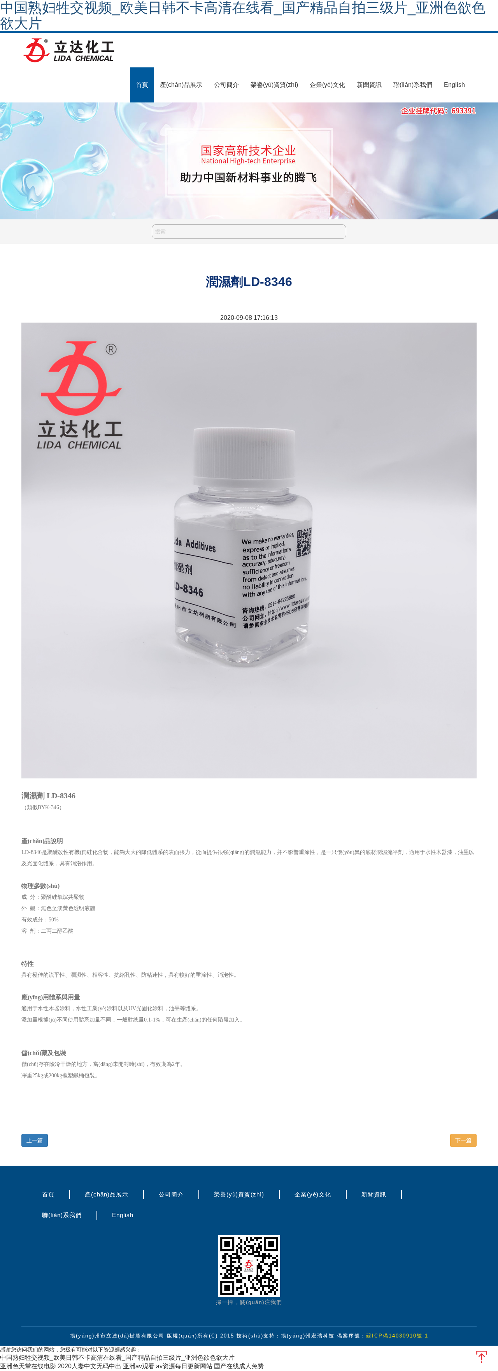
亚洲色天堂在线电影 (28, 1366)
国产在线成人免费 (239, 1366)
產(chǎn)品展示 (181, 84)
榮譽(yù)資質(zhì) (274, 84)
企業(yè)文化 (327, 84)
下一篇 (463, 1140)
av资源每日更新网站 (184, 1366)
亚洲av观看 (138, 1366)
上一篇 (34, 1140)
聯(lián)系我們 (412, 84)
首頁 (142, 84)
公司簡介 (226, 84)
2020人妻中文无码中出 (89, 1366)
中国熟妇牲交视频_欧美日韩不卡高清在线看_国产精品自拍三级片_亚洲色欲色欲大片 (117, 1357)
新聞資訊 (369, 84)
